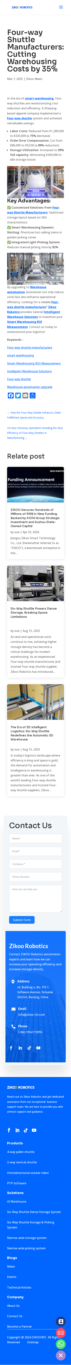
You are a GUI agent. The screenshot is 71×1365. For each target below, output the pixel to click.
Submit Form (22, 920)
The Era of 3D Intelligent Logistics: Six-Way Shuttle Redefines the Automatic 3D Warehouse (32, 733)
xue (16, 532)
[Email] (61, 1333)
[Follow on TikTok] (29, 1048)
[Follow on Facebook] (11, 1048)
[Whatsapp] (61, 1344)
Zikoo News (34, 79)
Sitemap (32, 1342)
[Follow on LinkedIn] (20, 1048)
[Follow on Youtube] (38, 1048)
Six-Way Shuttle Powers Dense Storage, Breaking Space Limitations (34, 613)
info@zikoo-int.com (31, 1014)
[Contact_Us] (61, 1321)
